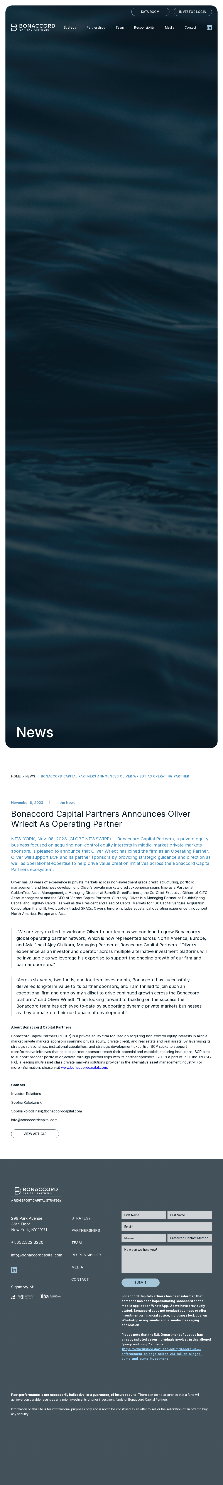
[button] (144, 27)
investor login (192, 12)
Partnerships (96, 27)
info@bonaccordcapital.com (36, 1255)
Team (120, 27)
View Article (35, 1134)
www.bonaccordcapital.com (84, 1067)
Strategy (70, 27)
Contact (190, 27)
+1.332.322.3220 (27, 1242)
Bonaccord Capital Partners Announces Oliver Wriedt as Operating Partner (115, 776)
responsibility (86, 1255)
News (30, 776)
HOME (16, 776)
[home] (35, 27)
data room (150, 12)
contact (80, 1279)
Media (169, 27)
